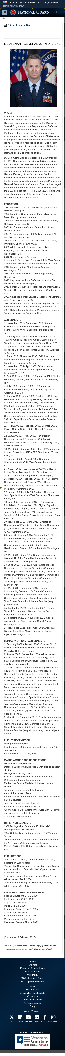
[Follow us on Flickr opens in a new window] (36, 1018)
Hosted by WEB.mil (31, 1032)
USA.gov (32, 1006)
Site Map (32, 965)
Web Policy (32, 975)
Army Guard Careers (33, 999)
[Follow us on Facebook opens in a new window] (45, 1018)
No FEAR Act (32, 989)
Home (33, 961)
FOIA (32, 986)
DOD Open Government (32, 981)
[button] (15, 6)
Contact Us (32, 996)
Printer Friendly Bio (18, 25)
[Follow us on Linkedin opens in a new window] (20, 1018)
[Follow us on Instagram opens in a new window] (53, 1018)
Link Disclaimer (32, 971)
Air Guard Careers (32, 1003)
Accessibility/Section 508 (32, 993)
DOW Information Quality (33, 978)
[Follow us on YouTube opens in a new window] (28, 1018)
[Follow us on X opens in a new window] (11, 1018)
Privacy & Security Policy (32, 968)
